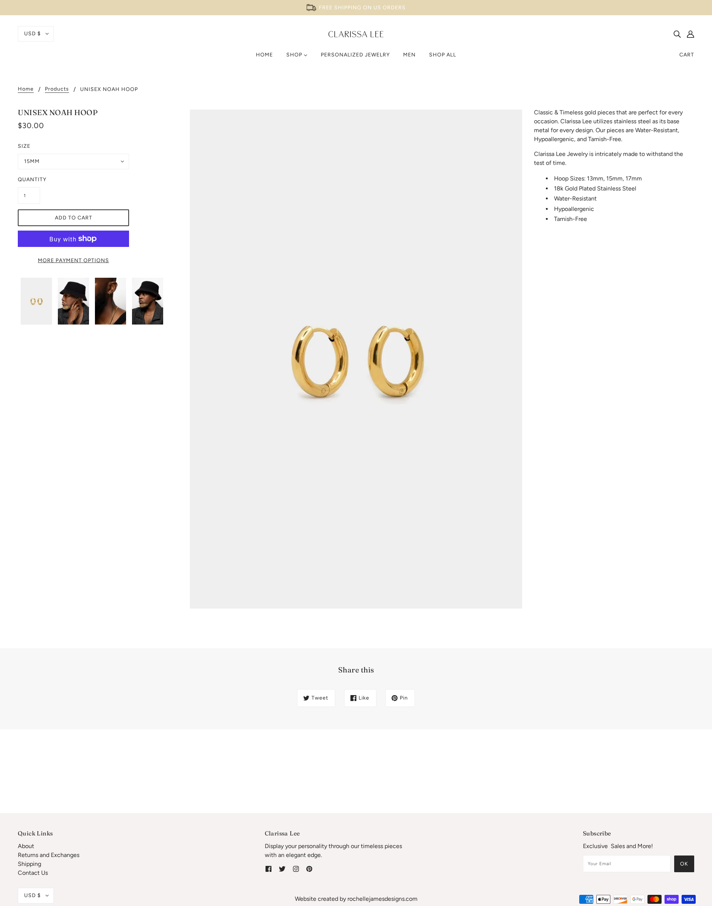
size (24, 146)
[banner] (356, 33)
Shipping (29, 863)
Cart (686, 55)
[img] (677, 33)
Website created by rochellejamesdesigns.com (356, 898)
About (26, 846)
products (57, 89)
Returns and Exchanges (48, 854)
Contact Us (33, 872)
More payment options (73, 260)
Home (26, 89)
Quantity (29, 179)
